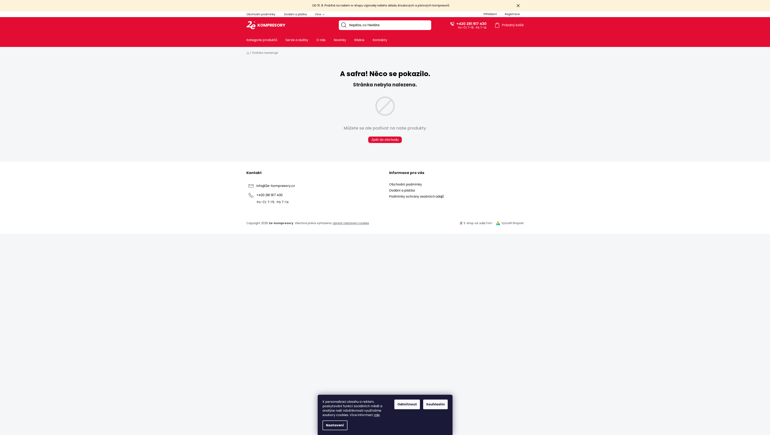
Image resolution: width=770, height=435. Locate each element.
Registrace (512, 14)
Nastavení (335, 425)
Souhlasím (435, 404)
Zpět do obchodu (385, 139)
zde (377, 415)
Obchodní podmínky (260, 14)
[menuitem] (261, 40)
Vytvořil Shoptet (512, 223)
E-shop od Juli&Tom (478, 223)
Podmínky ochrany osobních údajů (416, 196)
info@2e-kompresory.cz (275, 185)
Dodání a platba (295, 14)
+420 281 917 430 (471, 24)
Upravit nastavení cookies (351, 223)
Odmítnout (407, 404)
